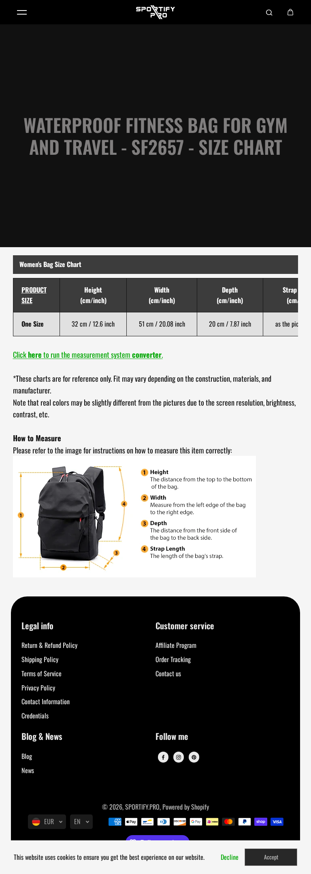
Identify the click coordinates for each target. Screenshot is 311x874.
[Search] (269, 12)
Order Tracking (173, 659)
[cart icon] (290, 12)
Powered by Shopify (185, 807)
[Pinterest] (194, 757)
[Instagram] (178, 757)
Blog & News (41, 736)
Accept (271, 857)
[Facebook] (163, 757)
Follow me (172, 736)
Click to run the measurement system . (88, 354)
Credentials (35, 715)
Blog (26, 756)
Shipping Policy (39, 659)
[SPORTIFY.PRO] (155, 12)
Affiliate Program (176, 645)
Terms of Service (41, 673)
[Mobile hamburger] (22, 12)
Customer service (185, 626)
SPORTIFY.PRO (142, 807)
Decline (230, 857)
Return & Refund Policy (49, 645)
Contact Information (45, 701)
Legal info (37, 626)
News (27, 770)
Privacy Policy (38, 687)
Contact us (168, 673)
